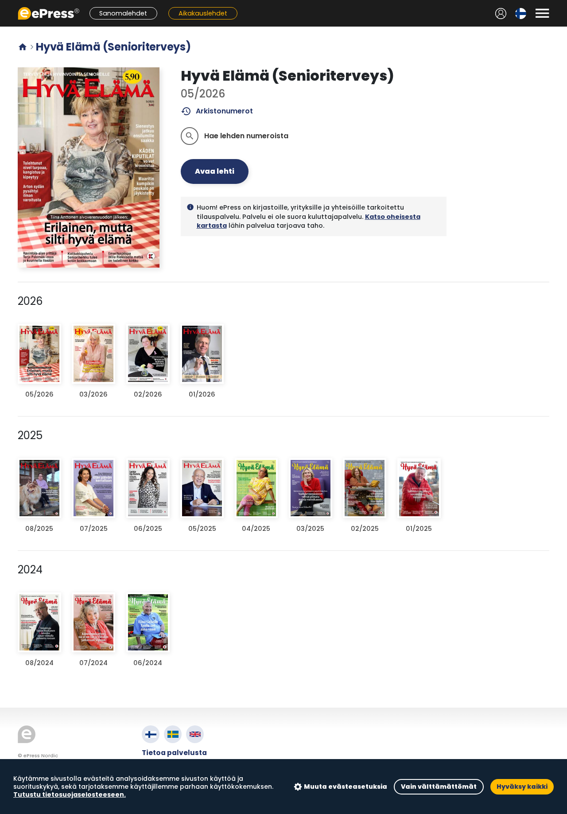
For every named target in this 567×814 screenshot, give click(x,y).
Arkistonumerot (217, 111)
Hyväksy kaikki (522, 786)
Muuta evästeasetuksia (345, 786)
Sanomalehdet (123, 13)
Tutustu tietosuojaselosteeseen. (69, 794)
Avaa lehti (214, 171)
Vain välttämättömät (439, 786)
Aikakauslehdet (203, 13)
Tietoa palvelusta (174, 752)
